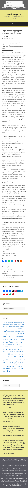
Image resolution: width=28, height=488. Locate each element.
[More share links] (21, 261)
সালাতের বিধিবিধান (10, 366)
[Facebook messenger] (6, 261)
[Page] (7, 291)
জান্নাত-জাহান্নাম (10, 331)
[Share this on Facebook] (3, 261)
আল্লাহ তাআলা (6, 324)
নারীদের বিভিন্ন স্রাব (17, 339)
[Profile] (4, 291)
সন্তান (12, 364)
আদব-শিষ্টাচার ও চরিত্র (19, 322)
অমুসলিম (5, 322)
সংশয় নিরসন (17, 362)
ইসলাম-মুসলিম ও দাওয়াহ (9, 269)
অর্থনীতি (10, 322)
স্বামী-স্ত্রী (15, 368)
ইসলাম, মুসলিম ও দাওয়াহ (9, 267)
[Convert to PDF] (15, 261)
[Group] (10, 291)
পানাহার (5, 344)
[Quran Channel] (7, 294)
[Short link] (18, 261)
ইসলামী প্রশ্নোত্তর (14, 14)
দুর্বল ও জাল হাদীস (13, 334)
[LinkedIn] (18, 291)
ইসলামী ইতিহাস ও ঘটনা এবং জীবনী (17, 326)
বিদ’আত (8, 347)
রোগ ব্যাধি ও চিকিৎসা (8, 357)
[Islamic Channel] (4, 294)
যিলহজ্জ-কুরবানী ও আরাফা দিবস (17, 354)
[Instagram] (16, 291)
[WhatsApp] (9, 261)
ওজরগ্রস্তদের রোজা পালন (13, 329)
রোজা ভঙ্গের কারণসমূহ (12, 360)
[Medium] (10, 294)
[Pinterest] (13, 294)
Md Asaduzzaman (17, 485)
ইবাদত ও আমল (14, 324)
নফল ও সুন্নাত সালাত (15, 336)
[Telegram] (12, 261)
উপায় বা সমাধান (6, 329)
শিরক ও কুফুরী (9, 362)
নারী (9, 339)
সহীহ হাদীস (18, 364)
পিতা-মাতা (19, 344)
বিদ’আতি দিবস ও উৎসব (16, 347)
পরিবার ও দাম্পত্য (15, 342)
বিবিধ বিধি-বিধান (14, 349)
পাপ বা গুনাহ (12, 345)
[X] (13, 291)
